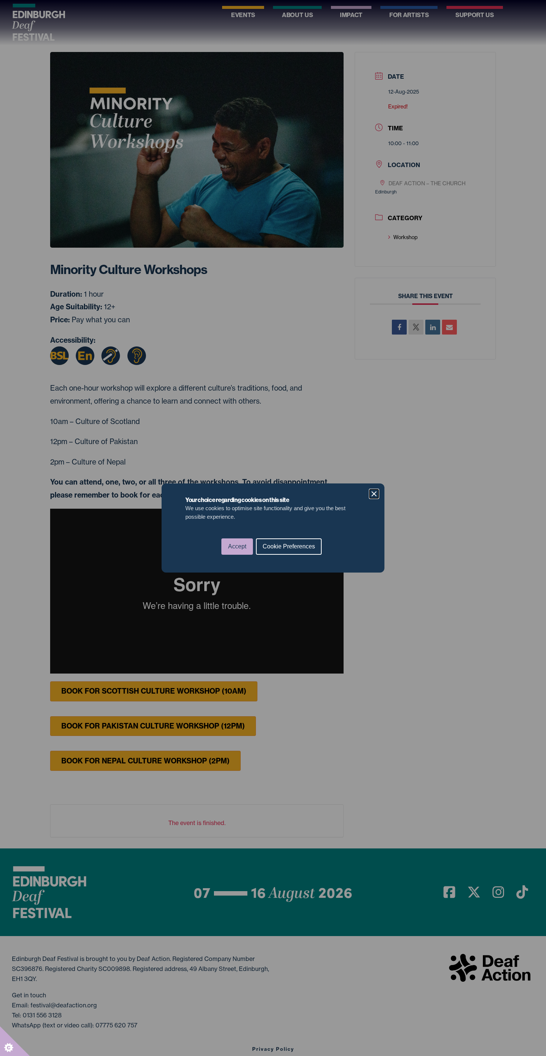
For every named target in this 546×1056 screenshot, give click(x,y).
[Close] (374, 493)
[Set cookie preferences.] (15, 1041)
